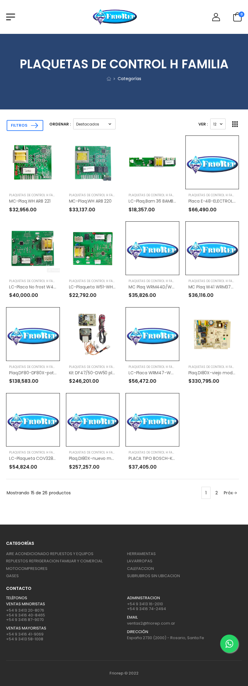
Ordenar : (60, 124)
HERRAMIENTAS (141, 554)
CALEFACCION (140, 568)
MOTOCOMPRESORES (26, 568)
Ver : (203, 124)
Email (132, 617)
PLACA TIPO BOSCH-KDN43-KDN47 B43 (168, 458)
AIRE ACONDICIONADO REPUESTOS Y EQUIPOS (49, 554)
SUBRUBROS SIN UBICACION (153, 576)
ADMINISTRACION (143, 598)
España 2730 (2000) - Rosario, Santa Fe (165, 638)
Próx (228, 493)
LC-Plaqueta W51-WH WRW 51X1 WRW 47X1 (112, 287)
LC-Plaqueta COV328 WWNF (38, 458)
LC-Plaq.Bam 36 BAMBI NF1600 (159, 201)
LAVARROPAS (139, 561)
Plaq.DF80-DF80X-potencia (37, 373)
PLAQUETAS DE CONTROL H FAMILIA (35, 195)
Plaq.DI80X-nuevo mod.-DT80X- (102, 458)
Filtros (19, 125)
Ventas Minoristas (25, 604)
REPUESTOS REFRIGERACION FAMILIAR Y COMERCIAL (54, 561)
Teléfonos (16, 598)
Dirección (137, 631)
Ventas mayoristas (26, 628)
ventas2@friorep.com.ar (151, 623)
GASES (12, 576)
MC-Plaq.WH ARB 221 (29, 201)
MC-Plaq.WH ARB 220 (90, 201)
